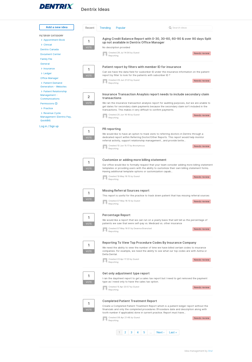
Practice (48, 108)
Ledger (47, 73)
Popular (120, 27)
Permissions (47, 103)
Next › (160, 332)
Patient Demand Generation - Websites (53, 84)
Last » (173, 332)
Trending (105, 27)
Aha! (210, 350)
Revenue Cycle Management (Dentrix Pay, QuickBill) (55, 117)
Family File (46, 58)
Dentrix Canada (49, 49)
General (45, 63)
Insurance (49, 68)
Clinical (47, 44)
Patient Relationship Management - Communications (53, 95)
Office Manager (49, 78)
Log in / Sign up (49, 126)
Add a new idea (57, 27)
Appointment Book (54, 39)
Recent (89, 27)
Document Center (50, 54)
